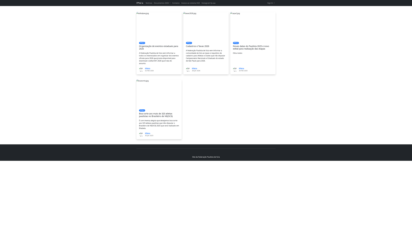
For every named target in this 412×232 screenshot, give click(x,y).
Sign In (270, 3)
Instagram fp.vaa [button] (208, 3)
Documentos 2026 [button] (161, 3)
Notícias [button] (149, 3)
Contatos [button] (176, 3)
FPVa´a (139, 3)
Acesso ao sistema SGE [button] (190, 3)
